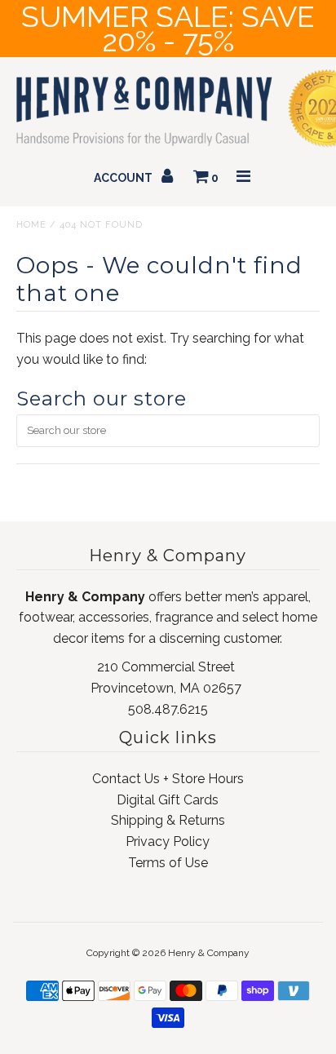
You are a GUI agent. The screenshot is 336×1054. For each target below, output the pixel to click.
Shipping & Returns (168, 820)
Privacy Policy (168, 841)
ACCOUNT (124, 177)
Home (31, 224)
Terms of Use (168, 862)
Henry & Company (209, 953)
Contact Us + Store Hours (168, 778)
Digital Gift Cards (168, 800)
